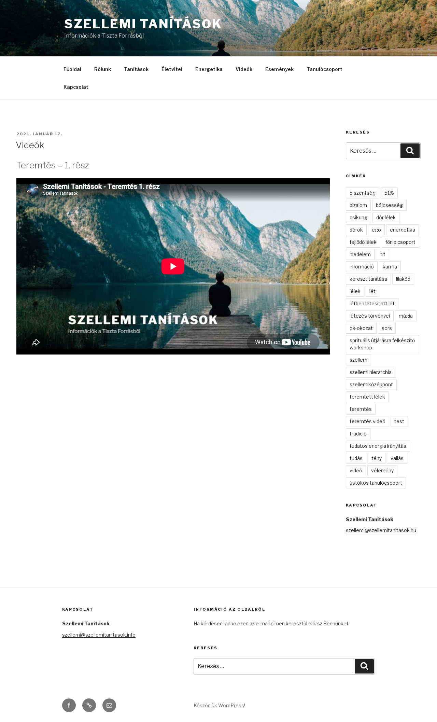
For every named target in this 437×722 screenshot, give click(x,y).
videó (356, 470)
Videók (244, 69)
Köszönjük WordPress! (219, 705)
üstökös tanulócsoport (376, 483)
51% (389, 193)
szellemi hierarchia (371, 372)
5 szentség (363, 193)
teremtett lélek (367, 397)
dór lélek (386, 217)
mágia (406, 316)
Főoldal (72, 69)
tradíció (358, 433)
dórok (356, 230)
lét (372, 291)
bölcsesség (389, 205)
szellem (358, 360)
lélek (355, 291)
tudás (356, 458)
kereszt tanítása (368, 279)
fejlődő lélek (363, 242)
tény (376, 458)
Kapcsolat (76, 87)
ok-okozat (361, 328)
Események (279, 69)
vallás (397, 458)
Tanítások (136, 69)
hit (382, 254)
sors (387, 328)
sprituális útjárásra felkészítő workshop (382, 343)
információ (362, 266)
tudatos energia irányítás (378, 446)
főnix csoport (400, 242)
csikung (358, 217)
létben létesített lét (372, 303)
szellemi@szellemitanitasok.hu (381, 530)
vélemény (382, 470)
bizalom (358, 205)
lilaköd (403, 279)
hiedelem (360, 254)
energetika (402, 230)
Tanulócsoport (324, 69)
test (399, 421)
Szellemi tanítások (143, 23)
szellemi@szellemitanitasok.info (99, 635)
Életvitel (171, 69)
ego (376, 230)
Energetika (209, 69)
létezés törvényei (370, 316)
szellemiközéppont (371, 384)
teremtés (361, 409)
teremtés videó (367, 421)
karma (390, 266)
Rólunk (102, 69)
